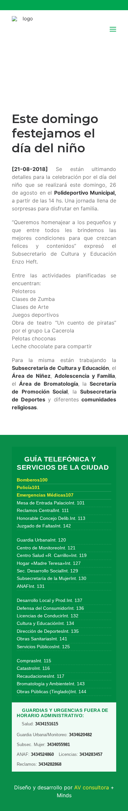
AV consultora (91, 787)
